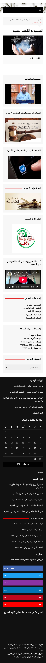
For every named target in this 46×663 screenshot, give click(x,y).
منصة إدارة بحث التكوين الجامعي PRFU (27, 536)
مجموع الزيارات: (34, 348)
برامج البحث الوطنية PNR (32, 530)
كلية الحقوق (38, 413)
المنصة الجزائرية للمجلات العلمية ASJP (27, 524)
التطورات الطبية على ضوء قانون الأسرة (26, 506)
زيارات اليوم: (35, 335)
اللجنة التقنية (34, 59)
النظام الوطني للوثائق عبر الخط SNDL (27, 542)
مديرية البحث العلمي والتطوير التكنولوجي (26, 392)
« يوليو (40, 472)
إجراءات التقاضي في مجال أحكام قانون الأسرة (23, 512)
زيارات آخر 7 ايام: (34, 339)
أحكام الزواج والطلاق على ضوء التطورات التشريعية (26, 486)
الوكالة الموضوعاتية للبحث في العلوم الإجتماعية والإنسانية (23, 399)
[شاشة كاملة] (8, 287)
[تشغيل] (37, 287)
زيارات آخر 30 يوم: (33, 342)
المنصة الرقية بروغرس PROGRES (29, 548)
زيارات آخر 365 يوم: (33, 345)
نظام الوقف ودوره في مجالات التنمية (27, 500)
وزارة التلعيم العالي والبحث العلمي (28, 386)
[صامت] (13, 287)
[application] (23, 279)
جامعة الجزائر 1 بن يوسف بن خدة (29, 407)
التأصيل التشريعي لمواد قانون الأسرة (27, 494)
